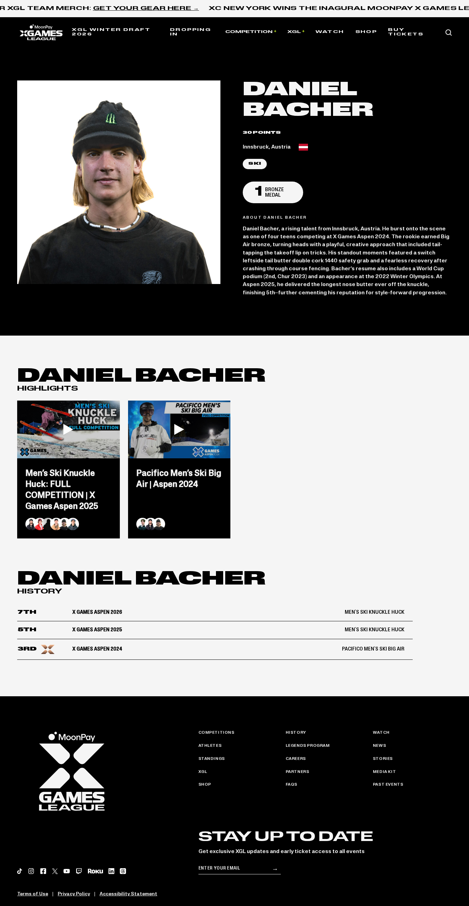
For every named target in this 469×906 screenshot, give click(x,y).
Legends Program (308, 746)
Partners (297, 772)
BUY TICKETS (405, 32)
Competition (249, 32)
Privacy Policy (74, 894)
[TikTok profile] (19, 871)
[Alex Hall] (31, 524)
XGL (294, 32)
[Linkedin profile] (111, 871)
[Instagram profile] (31, 871)
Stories (383, 759)
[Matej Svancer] (40, 524)
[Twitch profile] (79, 871)
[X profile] (55, 871)
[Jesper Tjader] (73, 524)
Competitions (216, 733)
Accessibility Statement (128, 894)
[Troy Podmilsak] (142, 524)
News (379, 746)
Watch (330, 32)
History (296, 733)
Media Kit (384, 772)
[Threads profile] (123, 871)
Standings (211, 759)
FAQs (291, 785)
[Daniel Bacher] (64, 524)
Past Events (388, 785)
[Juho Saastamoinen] (48, 524)
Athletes (210, 746)
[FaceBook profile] (43, 871)
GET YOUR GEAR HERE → (146, 8)
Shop (366, 32)
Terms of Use (32, 894)
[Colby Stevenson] (56, 524)
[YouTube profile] (66, 871)
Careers (296, 759)
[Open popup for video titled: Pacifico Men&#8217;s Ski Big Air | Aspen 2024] (179, 429)
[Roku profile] (95, 871)
